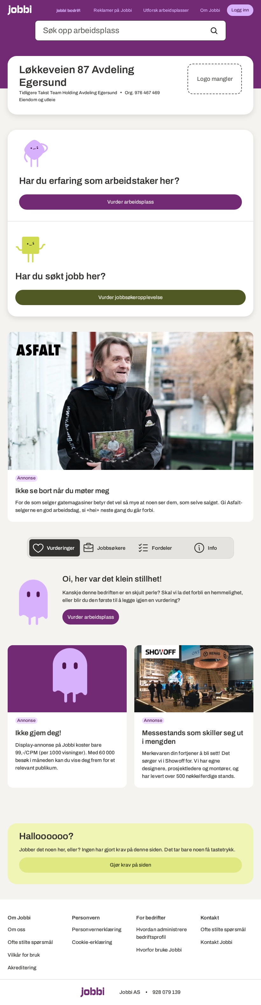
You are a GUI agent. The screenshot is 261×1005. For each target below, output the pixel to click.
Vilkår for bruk (24, 955)
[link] (130, 427)
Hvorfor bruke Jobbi (159, 950)
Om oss (16, 929)
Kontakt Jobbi (216, 942)
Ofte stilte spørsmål (30, 942)
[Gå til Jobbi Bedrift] (68, 10)
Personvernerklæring (96, 929)
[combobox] (130, 30)
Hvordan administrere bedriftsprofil (161, 933)
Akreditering (22, 967)
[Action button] (214, 31)
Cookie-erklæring (92, 942)
